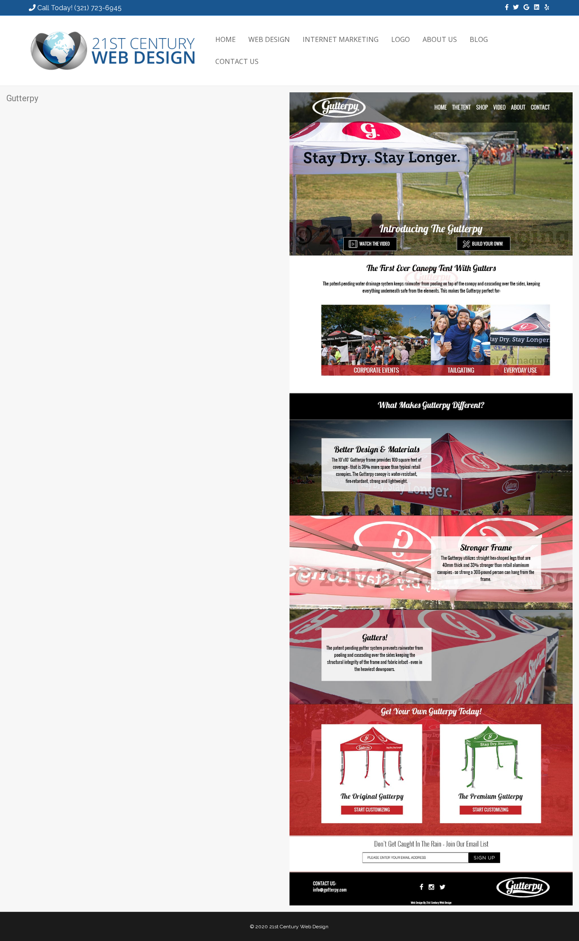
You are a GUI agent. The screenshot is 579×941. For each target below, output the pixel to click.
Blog (479, 39)
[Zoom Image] (431, 498)
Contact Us (237, 61)
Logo (400, 39)
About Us (440, 39)
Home (225, 39)
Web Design (269, 39)
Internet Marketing (341, 39)
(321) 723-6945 (98, 8)
